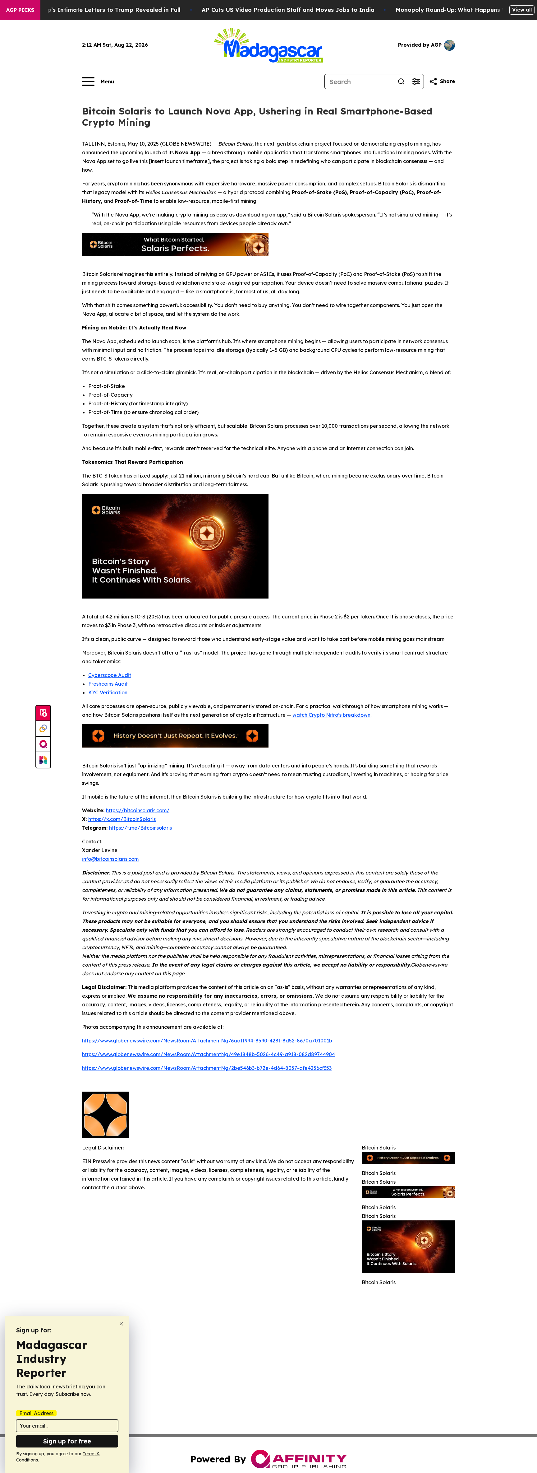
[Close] (121, 1324)
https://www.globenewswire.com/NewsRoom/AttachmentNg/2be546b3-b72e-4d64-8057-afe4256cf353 (207, 1068)
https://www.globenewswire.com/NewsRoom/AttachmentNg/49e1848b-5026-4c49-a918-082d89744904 (208, 1054)
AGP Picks (20, 10)
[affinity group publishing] (43, 744)
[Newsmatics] (43, 760)
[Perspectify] (43, 729)
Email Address (36, 1413)
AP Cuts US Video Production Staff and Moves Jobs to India (288, 9)
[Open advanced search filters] (416, 81)
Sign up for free (67, 1441)
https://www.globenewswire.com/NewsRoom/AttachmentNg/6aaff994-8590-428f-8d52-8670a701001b (207, 1040)
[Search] (401, 81)
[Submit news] (43, 713)
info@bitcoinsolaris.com (110, 859)
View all (522, 10)
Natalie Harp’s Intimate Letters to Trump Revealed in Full (97, 9)
